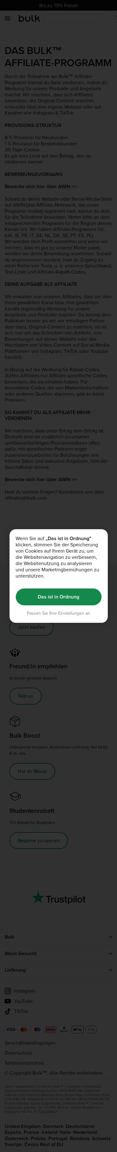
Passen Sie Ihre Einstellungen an (58, 613)
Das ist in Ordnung (58, 596)
